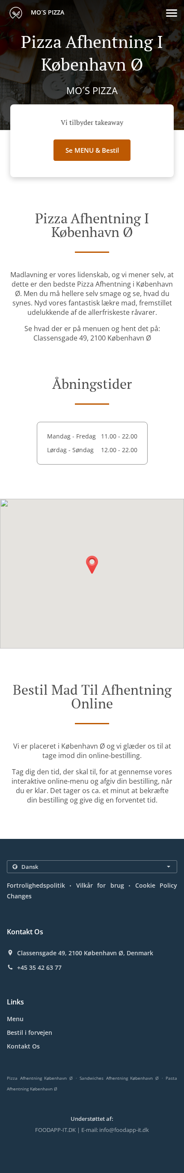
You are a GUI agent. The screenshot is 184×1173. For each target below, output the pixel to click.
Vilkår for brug (100, 885)
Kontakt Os (23, 1046)
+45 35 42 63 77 (39, 968)
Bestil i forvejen (29, 1032)
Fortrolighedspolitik (36, 885)
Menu (15, 1019)
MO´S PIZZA (46, 12)
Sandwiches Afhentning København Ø (119, 1078)
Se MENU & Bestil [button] (92, 150)
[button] (171, 13)
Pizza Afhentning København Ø (40, 1078)
